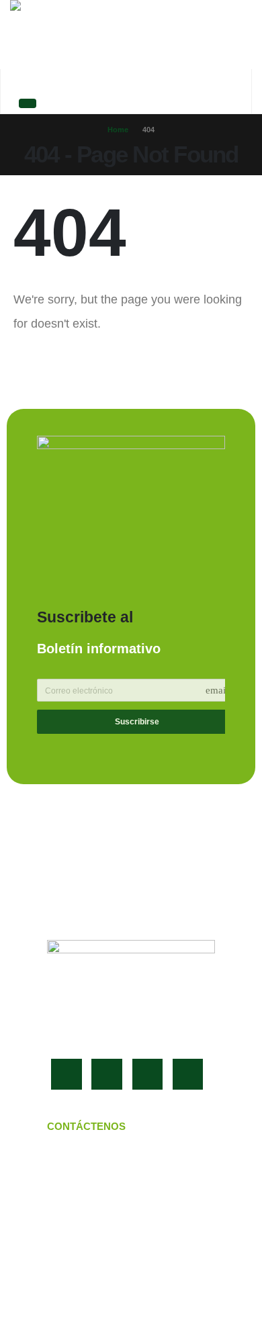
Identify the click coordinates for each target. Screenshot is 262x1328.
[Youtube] (106, 1074)
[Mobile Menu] (27, 103)
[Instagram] (147, 1074)
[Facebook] (66, 1074)
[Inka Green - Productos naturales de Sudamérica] (87, 34)
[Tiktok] (188, 1074)
